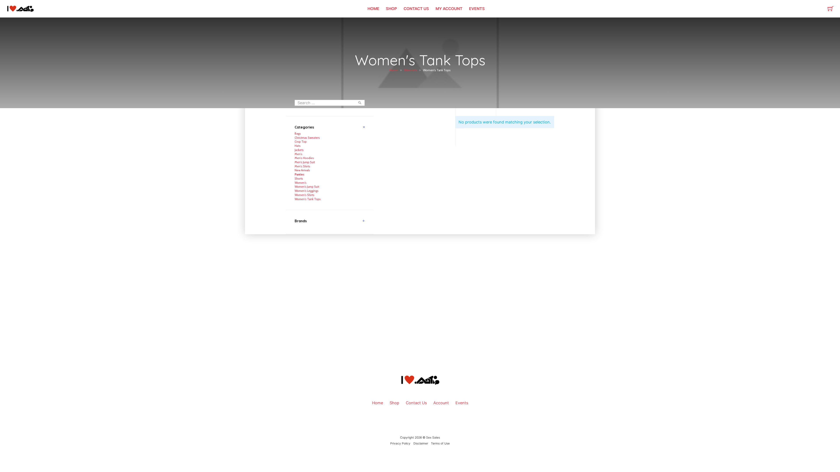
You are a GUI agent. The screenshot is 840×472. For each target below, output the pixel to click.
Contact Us (416, 8)
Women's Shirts (304, 195)
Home (373, 8)
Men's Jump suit (305, 162)
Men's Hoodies (304, 158)
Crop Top (301, 141)
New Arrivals (302, 170)
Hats (298, 146)
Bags (298, 133)
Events (477, 8)
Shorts (299, 178)
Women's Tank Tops (308, 199)
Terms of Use (440, 443)
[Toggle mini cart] (830, 9)
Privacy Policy (400, 443)
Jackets (299, 150)
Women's (410, 70)
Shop (391, 8)
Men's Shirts (302, 166)
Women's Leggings (306, 191)
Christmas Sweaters (307, 137)
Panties (299, 174)
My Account (449, 8)
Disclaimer (420, 443)
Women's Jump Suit (307, 186)
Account (441, 403)
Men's (298, 154)
